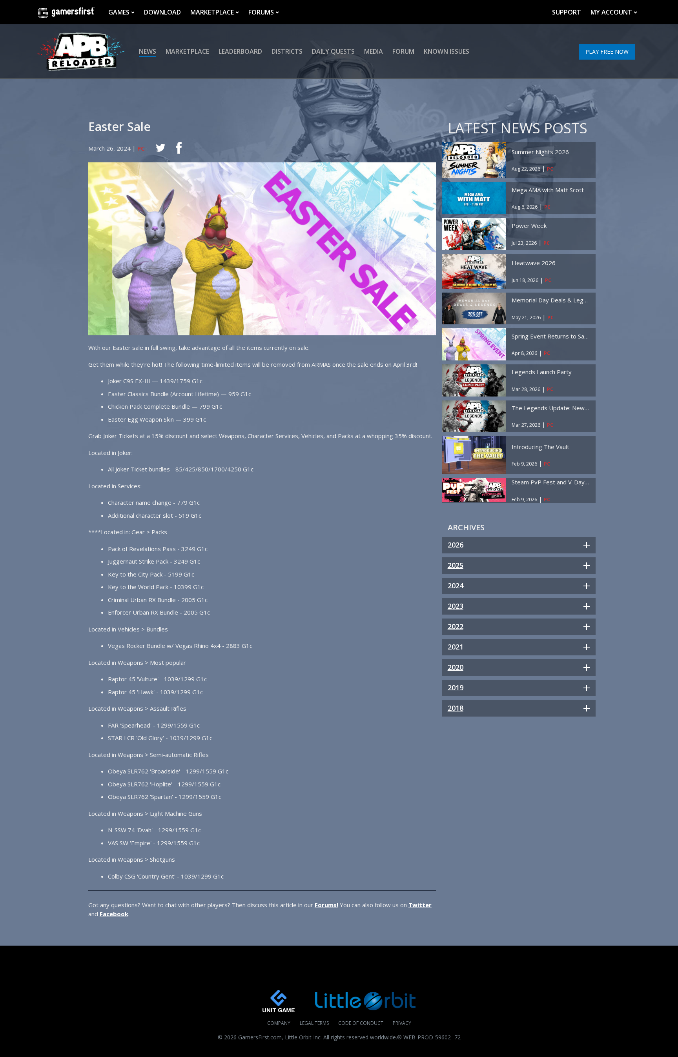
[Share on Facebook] (179, 148)
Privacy (402, 1023)
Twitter (420, 905)
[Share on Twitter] (160, 148)
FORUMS (261, 12)
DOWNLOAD (162, 12)
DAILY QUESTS (333, 51)
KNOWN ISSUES (446, 51)
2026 (455, 544)
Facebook (114, 914)
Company (278, 1023)
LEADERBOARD (240, 51)
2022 (455, 626)
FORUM (403, 51)
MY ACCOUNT (611, 12)
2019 (455, 687)
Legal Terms (314, 1023)
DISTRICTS (287, 51)
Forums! (326, 905)
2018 (455, 708)
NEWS (147, 51)
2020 (455, 667)
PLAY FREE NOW (607, 51)
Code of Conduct (360, 1023)
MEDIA (373, 51)
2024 (455, 585)
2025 (455, 565)
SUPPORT (566, 12)
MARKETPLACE (212, 12)
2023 (455, 606)
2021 (455, 646)
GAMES (118, 12)
